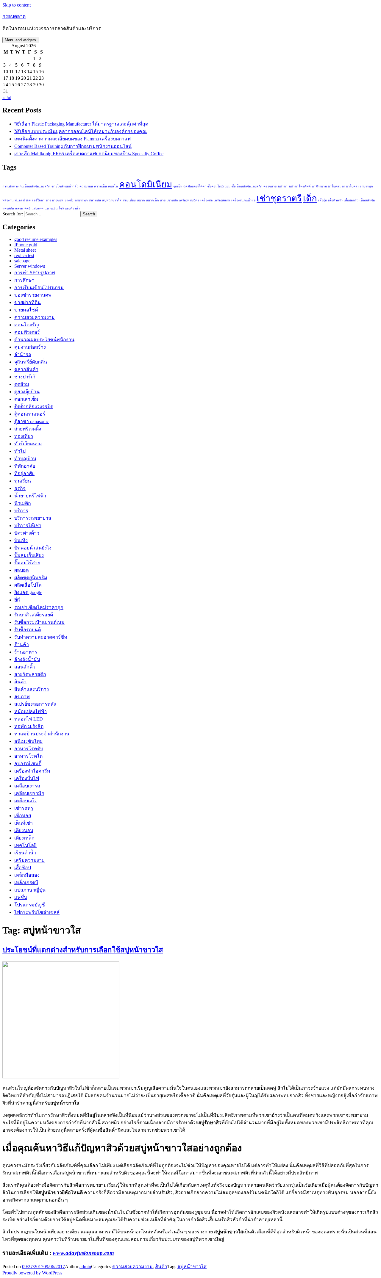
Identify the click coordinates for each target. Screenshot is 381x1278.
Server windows (29, 266)
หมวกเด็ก (152, 200)
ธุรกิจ (20, 488)
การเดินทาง (10, 186)
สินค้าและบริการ (31, 689)
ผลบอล (21, 570)
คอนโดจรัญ (26, 324)
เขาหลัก (172, 200)
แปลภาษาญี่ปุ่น (30, 889)
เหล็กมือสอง (27, 875)
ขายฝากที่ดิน (27, 302)
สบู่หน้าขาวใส (111, 200)
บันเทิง (21, 540)
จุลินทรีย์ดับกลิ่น (30, 361)
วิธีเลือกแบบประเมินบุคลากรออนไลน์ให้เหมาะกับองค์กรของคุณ (80, 131)
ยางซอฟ (57, 200)
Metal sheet (25, 250)
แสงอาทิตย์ (22, 208)
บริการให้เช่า (27, 525)
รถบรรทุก (81, 200)
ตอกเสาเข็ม (26, 399)
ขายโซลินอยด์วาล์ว (64, 186)
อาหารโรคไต (28, 756)
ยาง (48, 200)
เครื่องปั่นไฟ (26, 778)
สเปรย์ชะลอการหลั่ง (35, 704)
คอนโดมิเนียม (145, 184)
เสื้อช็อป (22, 867)
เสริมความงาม (29, 860)
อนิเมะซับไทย (28, 741)
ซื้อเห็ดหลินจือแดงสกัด (247, 186)
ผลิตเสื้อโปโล (28, 585)
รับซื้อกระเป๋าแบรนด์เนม (39, 622)
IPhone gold (25, 244)
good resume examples (35, 239)
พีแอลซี (20, 200)
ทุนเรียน (22, 480)
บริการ (21, 510)
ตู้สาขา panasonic (31, 421)
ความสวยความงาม (34, 317)
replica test (24, 255)
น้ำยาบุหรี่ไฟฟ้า (30, 495)
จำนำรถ (22, 354)
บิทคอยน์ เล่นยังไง (32, 547)
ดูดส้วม (21, 384)
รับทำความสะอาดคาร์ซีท (40, 637)
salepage (22, 260)
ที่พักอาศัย (24, 466)
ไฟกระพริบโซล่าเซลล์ (37, 912)
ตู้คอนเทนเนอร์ (29, 413)
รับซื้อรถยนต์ (27, 629)
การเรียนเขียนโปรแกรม (39, 287)
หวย (162, 200)
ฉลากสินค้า (26, 369)
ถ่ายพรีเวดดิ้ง (27, 428)
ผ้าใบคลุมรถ (336, 186)
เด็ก (310, 198)
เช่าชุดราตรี (279, 198)
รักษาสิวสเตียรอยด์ (33, 614)
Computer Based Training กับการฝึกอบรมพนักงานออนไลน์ (73, 146)
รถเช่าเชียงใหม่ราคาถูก (38, 607)
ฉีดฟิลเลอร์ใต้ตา (194, 186)
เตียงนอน (23, 830)
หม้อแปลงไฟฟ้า (30, 711)
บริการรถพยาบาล (32, 518)
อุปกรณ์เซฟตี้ (27, 763)
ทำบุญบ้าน (25, 458)
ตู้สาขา (283, 186)
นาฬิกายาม (319, 186)
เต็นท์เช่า (23, 823)
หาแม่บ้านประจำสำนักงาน (41, 733)
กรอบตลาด (14, 16)
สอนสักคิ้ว (24, 666)
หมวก (141, 200)
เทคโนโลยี (25, 845)
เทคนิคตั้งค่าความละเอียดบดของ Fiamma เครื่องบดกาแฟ (72, 138)
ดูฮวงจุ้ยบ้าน (27, 391)
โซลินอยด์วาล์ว (69, 208)
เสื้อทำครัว (335, 200)
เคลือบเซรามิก (29, 793)
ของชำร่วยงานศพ (32, 294)
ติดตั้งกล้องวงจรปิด (33, 406)
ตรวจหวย (270, 186)
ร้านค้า (21, 644)
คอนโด (113, 186)
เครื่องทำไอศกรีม (32, 770)
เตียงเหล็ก (24, 837)
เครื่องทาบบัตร (189, 200)
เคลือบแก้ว (25, 800)
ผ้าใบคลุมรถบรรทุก (359, 186)
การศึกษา (24, 280)
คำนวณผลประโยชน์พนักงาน (44, 339)
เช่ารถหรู (23, 808)
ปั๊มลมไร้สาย (27, 562)
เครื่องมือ (206, 200)
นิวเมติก (22, 503)
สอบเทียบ (129, 200)
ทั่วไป (20, 451)
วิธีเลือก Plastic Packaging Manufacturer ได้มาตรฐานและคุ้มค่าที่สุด (81, 123)
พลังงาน (7, 200)
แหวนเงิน (51, 208)
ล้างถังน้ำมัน (27, 659)
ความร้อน (86, 186)
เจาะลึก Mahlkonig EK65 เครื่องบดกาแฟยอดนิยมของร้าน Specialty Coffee (88, 153)
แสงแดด (37, 208)
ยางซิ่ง (69, 200)
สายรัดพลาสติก (30, 674)
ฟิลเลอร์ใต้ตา (35, 200)
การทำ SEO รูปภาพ (34, 272)
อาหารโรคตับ (28, 748)
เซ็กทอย (22, 815)
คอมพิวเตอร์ (27, 332)
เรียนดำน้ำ (25, 852)
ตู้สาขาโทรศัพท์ (299, 186)
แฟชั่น (20, 897)
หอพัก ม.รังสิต (28, 726)
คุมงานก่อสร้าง (30, 347)
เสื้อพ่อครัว (351, 200)
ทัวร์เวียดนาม (28, 443)
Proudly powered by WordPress (32, 1272)
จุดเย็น (177, 186)
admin (85, 1266)
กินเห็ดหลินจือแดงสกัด (35, 186)
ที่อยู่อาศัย (24, 473)
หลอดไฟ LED (28, 718)
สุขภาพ (22, 696)
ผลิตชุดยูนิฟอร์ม (30, 577)
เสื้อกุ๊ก (322, 200)
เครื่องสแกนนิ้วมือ (243, 200)
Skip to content (16, 4)
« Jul (6, 97)
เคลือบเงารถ (27, 785)
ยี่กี (17, 599)
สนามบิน (95, 200)
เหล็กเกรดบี (26, 882)
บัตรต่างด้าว (26, 532)
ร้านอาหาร (25, 651)
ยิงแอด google (28, 592)
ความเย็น (100, 186)
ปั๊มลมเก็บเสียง (29, 555)
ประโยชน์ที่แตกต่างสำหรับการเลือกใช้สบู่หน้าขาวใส (82, 950)
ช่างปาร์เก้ (24, 376)
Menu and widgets (20, 40)
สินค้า (20, 681)
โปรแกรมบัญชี (29, 904)
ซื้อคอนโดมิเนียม (218, 186)
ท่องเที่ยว (23, 436)
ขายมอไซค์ (26, 309)
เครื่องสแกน (222, 200)
